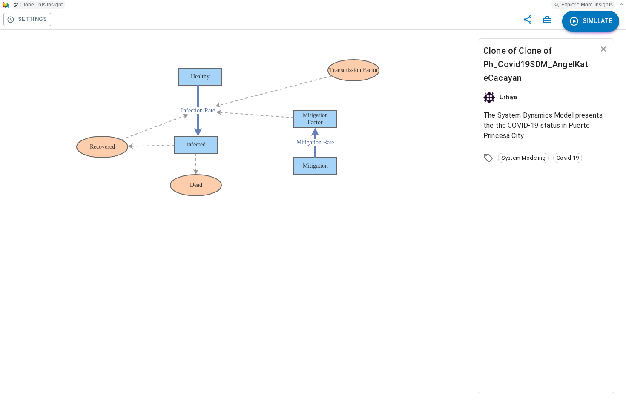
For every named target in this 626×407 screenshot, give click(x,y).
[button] (523, 158)
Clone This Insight (41, 5)
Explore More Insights (587, 5)
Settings (32, 19)
